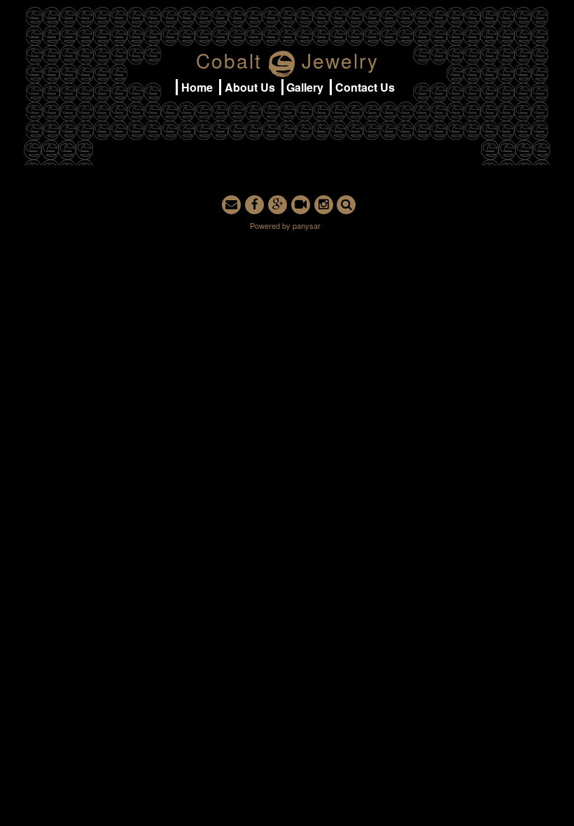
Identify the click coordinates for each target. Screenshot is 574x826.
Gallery (304, 87)
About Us (250, 87)
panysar (307, 225)
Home (197, 87)
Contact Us (365, 87)
